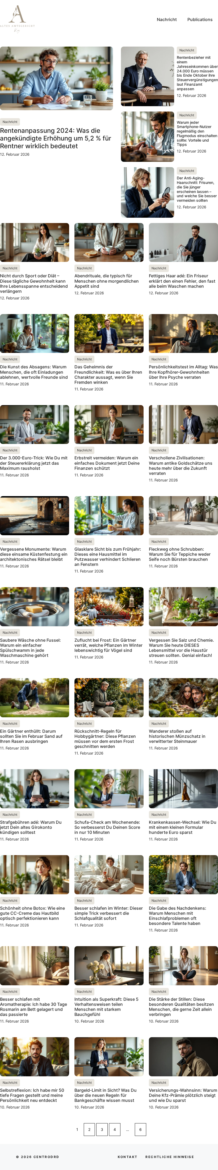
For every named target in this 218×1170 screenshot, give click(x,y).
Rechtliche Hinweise (169, 1157)
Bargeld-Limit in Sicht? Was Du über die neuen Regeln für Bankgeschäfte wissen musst (105, 1095)
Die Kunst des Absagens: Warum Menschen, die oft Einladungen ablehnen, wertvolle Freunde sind (34, 372)
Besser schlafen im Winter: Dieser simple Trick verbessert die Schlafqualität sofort (108, 913)
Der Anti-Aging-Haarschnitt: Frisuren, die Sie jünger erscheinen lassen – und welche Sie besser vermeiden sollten (197, 189)
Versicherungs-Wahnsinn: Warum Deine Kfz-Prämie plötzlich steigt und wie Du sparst (183, 1095)
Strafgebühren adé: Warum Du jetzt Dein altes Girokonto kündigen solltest (31, 827)
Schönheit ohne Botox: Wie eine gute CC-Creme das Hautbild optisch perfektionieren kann (32, 913)
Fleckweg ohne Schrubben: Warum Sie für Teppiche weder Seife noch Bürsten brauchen (180, 554)
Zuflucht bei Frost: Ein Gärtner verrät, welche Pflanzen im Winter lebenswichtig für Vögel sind (108, 645)
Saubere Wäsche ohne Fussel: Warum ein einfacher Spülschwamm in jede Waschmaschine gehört (30, 647)
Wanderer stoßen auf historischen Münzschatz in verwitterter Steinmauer (177, 736)
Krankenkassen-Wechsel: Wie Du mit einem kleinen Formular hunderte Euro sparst (182, 827)
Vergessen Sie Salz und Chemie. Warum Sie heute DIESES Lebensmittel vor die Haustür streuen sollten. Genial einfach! (181, 647)
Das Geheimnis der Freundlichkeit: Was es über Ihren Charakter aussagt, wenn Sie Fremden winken (108, 374)
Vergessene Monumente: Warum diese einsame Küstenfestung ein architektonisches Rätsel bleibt (34, 554)
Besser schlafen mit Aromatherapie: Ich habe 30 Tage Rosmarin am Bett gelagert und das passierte (33, 1006)
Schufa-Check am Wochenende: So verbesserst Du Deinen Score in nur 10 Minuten (107, 827)
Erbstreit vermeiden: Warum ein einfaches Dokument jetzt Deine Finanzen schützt (107, 463)
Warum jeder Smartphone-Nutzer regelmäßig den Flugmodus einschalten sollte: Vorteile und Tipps (197, 133)
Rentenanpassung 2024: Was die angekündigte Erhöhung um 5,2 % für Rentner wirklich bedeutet (55, 138)
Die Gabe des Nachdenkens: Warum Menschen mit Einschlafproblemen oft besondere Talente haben (177, 915)
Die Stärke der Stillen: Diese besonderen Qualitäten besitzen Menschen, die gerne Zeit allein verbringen (181, 1006)
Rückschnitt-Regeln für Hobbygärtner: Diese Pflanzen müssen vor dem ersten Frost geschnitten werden (105, 738)
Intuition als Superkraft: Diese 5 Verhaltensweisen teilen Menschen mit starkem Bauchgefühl (106, 1006)
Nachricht (167, 19)
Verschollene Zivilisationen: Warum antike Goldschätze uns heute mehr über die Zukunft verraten (180, 465)
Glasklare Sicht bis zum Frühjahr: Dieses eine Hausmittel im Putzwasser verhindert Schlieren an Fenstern (107, 556)
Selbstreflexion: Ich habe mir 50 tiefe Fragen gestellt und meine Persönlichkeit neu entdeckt (32, 1095)
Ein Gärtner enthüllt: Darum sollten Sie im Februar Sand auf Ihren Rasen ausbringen (31, 736)
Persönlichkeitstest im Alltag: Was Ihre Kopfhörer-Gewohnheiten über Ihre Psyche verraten (183, 372)
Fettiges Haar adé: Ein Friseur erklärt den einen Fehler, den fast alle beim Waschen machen (182, 281)
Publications (200, 19)
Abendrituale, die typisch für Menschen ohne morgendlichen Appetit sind (106, 281)
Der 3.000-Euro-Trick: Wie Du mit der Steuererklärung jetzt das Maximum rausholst (34, 463)
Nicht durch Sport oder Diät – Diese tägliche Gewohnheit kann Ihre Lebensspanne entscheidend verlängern (34, 283)
